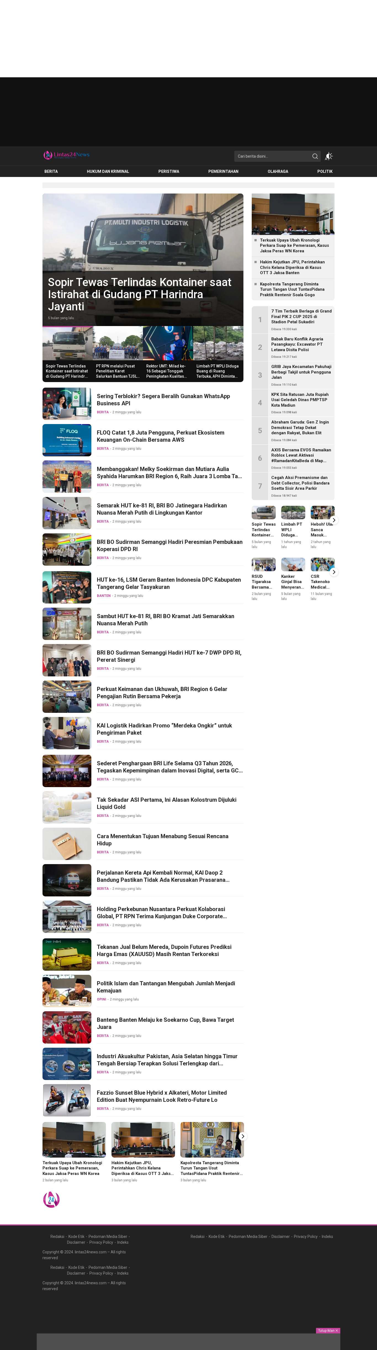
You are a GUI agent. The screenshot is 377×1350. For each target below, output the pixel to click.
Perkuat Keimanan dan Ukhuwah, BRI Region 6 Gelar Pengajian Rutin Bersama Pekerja (162, 693)
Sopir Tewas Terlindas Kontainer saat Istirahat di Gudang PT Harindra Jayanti (67, 373)
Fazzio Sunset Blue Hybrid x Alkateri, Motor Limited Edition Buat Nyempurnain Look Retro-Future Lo (162, 1096)
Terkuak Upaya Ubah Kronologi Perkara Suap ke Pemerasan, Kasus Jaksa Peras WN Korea (72, 1168)
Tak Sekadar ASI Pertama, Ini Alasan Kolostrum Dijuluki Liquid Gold (167, 803)
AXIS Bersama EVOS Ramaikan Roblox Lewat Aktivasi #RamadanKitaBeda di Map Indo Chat (301, 458)
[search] (315, 156)
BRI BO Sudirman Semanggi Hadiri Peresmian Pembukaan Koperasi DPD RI (170, 545)
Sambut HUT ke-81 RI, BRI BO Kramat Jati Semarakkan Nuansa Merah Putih (165, 620)
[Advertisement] (165, 38)
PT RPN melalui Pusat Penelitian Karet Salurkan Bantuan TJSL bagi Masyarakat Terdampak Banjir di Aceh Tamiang (142, 288)
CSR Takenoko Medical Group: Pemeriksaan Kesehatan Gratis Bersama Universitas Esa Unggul (323, 601)
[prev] (43, 1136)
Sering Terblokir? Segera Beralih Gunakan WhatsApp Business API (163, 400)
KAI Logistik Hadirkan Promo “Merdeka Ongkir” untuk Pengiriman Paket (164, 729)
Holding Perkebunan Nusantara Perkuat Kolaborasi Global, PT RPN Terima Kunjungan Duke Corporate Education (161, 916)
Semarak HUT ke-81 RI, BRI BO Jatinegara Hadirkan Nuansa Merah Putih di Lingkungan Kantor (162, 509)
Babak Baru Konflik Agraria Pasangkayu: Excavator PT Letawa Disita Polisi (297, 344)
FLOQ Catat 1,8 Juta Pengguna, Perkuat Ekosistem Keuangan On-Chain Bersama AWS (160, 436)
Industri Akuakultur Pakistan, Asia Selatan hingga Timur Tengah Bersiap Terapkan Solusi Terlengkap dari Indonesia (167, 1063)
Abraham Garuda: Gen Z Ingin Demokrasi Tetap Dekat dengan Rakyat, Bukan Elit (300, 428)
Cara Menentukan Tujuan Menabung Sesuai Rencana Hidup (163, 840)
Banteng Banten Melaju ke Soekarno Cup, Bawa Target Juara (165, 1023)
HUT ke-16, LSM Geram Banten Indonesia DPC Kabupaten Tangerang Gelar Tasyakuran (169, 583)
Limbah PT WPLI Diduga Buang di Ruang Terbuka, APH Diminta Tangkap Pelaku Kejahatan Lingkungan (218, 376)
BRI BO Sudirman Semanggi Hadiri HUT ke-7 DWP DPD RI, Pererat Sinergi (169, 656)
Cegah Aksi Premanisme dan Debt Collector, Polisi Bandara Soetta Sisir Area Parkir (300, 483)
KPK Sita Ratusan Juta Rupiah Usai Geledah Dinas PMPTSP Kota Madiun (300, 400)
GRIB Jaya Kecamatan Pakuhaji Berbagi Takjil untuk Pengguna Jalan (301, 372)
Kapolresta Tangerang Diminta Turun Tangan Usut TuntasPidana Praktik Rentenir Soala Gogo (210, 1171)
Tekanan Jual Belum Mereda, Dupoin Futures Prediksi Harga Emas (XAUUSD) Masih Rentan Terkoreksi (164, 950)
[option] (143, 260)
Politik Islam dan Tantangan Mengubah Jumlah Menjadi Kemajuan (166, 987)
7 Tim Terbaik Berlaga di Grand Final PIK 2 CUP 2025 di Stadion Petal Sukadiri (301, 317)
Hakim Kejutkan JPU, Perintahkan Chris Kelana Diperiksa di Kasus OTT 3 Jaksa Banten (142, 1171)
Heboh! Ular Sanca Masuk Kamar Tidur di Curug (322, 535)
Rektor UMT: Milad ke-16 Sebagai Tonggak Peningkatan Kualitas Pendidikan (166, 373)
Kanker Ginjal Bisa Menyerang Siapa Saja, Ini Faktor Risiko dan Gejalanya (292, 592)
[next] (242, 1136)
